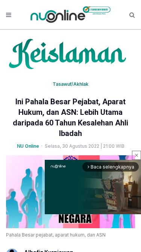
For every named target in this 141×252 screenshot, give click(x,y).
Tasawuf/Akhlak (70, 84)
